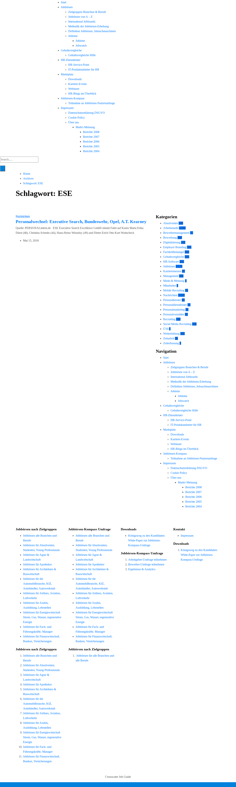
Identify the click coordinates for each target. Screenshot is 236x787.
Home (26, 173)
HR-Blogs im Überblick (82, 93)
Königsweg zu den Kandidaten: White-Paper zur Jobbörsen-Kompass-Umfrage (146, 540)
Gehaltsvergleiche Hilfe (82, 55)
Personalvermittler (173, 314)
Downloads (75, 79)
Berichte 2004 (91, 151)
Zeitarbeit (168, 338)
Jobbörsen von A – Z (80, 16)
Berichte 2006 (91, 141)
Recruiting (169, 319)
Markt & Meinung (173, 280)
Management (170, 276)
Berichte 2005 (91, 146)
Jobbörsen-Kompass (72, 98)
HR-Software (171, 261)
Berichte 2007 (91, 136)
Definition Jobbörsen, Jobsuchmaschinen (92, 31)
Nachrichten (23, 216)
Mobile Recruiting (173, 290)
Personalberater (172, 300)
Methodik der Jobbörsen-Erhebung (88, 26)
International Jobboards (81, 21)
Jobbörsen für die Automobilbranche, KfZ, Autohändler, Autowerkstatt (39, 583)
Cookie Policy (76, 117)
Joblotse (73, 35)
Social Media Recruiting (177, 324)
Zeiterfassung (171, 343)
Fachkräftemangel (173, 252)
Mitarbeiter (169, 285)
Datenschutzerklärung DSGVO (86, 112)
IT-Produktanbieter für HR (83, 69)
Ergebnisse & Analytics (141, 569)
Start (63, 2)
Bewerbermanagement (176, 232)
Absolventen (170, 223)
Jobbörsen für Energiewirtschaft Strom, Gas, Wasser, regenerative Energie (42, 617)
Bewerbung (170, 237)
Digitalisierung (171, 242)
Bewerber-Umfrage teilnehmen (146, 564)
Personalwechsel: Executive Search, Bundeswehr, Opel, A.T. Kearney (81, 221)
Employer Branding (174, 247)
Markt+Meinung (85, 127)
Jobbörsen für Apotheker (37, 564)
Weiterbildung (171, 333)
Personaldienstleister (175, 304)
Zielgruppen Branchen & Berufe (87, 11)
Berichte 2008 (91, 132)
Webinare (73, 88)
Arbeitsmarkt (170, 228)
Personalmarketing (174, 309)
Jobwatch (81, 45)
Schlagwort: (33, 183)
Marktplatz (67, 74)
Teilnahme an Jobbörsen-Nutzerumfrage (91, 103)
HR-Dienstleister (70, 59)
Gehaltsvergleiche (71, 50)
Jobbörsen (67, 7)
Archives (28, 178)
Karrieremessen (172, 271)
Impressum (67, 108)
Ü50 (165, 328)
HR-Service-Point (78, 64)
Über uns (73, 122)
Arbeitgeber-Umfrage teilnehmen (147, 559)
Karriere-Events (77, 83)
